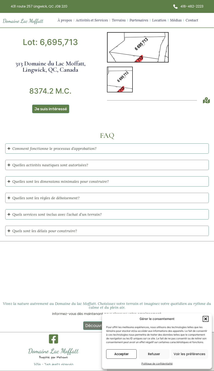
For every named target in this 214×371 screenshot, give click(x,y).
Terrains (119, 20)
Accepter (121, 354)
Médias (176, 20)
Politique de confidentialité (157, 363)
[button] (206, 319)
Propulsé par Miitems (53, 357)
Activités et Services (92, 20)
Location (159, 20)
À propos (65, 20)
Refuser (154, 354)
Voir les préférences (189, 354)
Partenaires (139, 20)
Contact (192, 20)
